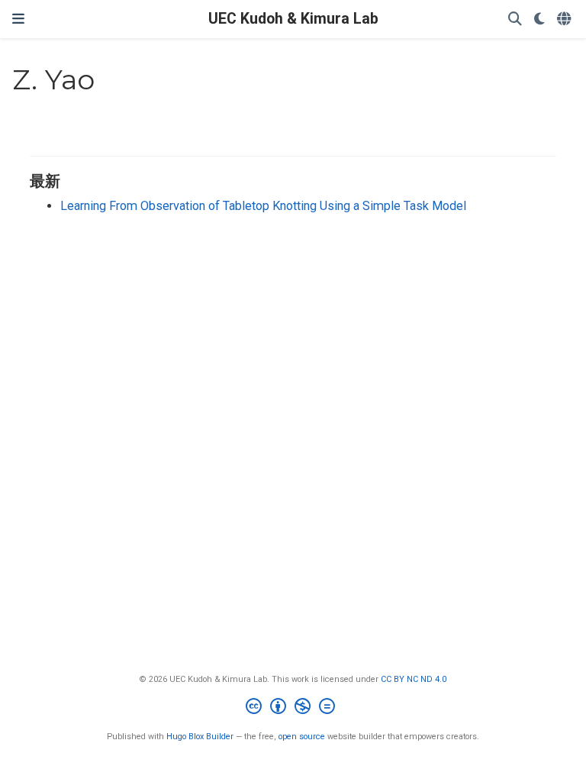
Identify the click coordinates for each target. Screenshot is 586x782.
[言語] (565, 19)
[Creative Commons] (293, 708)
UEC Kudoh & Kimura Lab (293, 18)
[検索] (515, 19)
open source (302, 737)
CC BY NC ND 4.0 (413, 679)
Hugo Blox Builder (199, 737)
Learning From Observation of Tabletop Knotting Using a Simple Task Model (263, 206)
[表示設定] (539, 19)
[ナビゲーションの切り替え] (18, 19)
